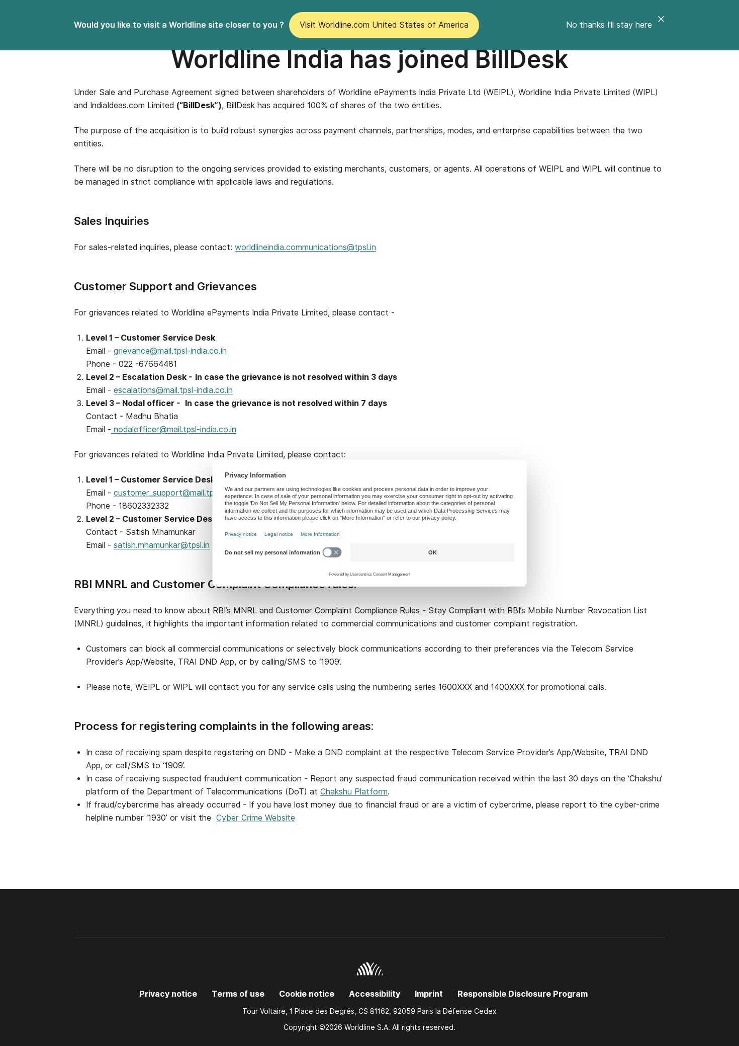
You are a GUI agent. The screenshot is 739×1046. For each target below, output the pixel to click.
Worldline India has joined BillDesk (369, 59)
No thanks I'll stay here (609, 25)
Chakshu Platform (354, 791)
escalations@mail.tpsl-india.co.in (173, 390)
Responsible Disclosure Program (522, 994)
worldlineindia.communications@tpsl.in (305, 247)
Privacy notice (168, 994)
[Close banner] (661, 25)
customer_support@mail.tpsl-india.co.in (186, 493)
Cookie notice (306, 994)
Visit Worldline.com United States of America (384, 25)
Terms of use (238, 994)
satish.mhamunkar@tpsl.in (162, 545)
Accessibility (374, 994)
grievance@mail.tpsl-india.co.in (170, 351)
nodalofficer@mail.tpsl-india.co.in (173, 429)
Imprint (429, 994)
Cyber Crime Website (255, 818)
